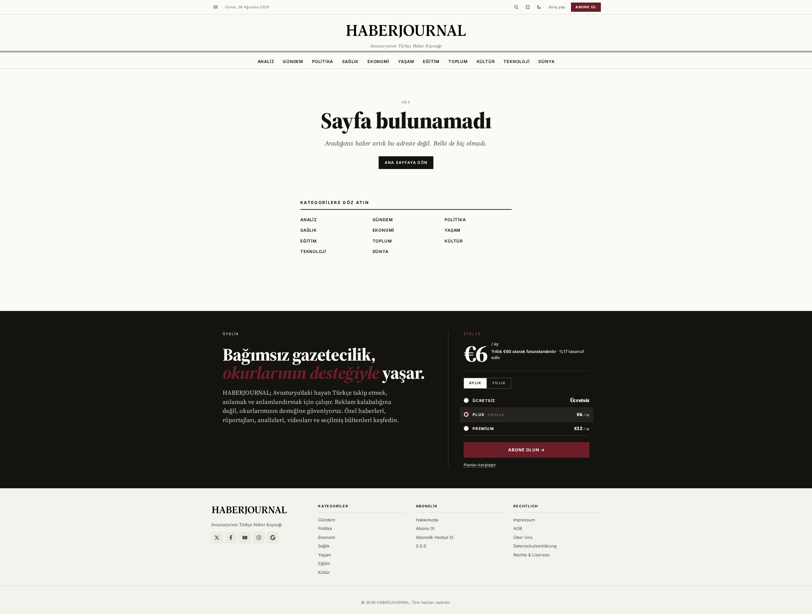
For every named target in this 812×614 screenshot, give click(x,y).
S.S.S (421, 545)
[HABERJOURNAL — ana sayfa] (249, 510)
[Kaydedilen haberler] (527, 7)
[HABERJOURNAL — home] (406, 30)
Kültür (486, 61)
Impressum (524, 519)
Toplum (458, 61)
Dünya (546, 61)
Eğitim (431, 61)
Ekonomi (378, 61)
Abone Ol (425, 528)
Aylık (475, 383)
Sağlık (350, 61)
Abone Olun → (526, 449)
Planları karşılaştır (480, 464)
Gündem (293, 61)
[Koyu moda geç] (539, 7)
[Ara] (516, 7)
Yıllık (499, 383)
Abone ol (585, 7)
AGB (517, 528)
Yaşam (406, 61)
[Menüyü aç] (215, 7)
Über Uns (522, 537)
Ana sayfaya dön (406, 162)
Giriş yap (557, 7)
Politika (322, 61)
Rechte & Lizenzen (531, 554)
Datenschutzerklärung (535, 545)
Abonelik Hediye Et (434, 537)
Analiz (266, 61)
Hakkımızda (427, 519)
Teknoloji (516, 61)
